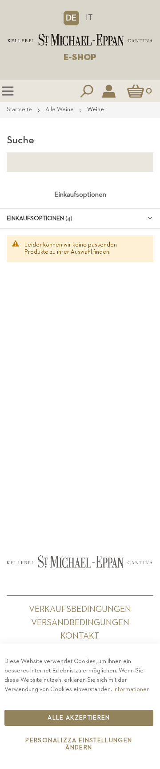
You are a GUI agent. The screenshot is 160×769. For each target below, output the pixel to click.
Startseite (20, 109)
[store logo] (80, 39)
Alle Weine (60, 109)
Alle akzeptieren (79, 718)
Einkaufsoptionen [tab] (80, 194)
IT (89, 17)
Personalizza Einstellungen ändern (78, 744)
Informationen (131, 689)
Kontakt (80, 635)
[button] (71, 18)
